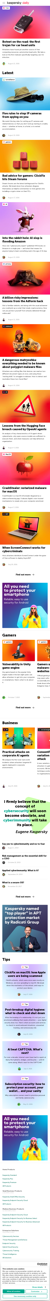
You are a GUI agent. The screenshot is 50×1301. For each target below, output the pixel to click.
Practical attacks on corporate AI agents (15, 753)
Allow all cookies (13, 1291)
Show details (37, 1287)
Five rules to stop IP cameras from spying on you (22, 115)
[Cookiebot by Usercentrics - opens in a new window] (37, 1264)
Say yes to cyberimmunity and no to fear (23, 844)
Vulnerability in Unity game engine (16, 666)
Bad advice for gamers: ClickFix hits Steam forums (23, 177)
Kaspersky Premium (9, 1182)
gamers (8, 142)
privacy (8, 264)
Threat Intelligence (10, 1254)
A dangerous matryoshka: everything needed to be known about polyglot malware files (23, 363)
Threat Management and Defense (15, 1240)
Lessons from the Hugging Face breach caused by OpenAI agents (24, 427)
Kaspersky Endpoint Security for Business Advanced (21, 1222)
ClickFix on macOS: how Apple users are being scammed (25, 974)
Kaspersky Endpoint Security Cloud (15, 1200)
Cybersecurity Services (11, 1236)
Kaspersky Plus (8, 1179)
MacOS (8, 454)
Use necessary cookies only (25, 1296)
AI (6, 204)
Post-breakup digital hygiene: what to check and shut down (25, 1011)
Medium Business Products (13, 1209)
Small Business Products (12, 1191)
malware (8, 326)
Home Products (9, 1170)
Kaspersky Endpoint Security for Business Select (20, 1218)
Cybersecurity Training (11, 1250)
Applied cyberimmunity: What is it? (20, 870)
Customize (35, 1291)
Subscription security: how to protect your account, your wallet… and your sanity (25, 1087)
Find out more (23, 574)
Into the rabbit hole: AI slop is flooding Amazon (22, 239)
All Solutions (7, 1258)
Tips (26, 967)
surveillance (10, 79)
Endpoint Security (9, 1243)
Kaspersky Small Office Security (14, 1197)
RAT (6, 514)
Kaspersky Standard (10, 1175)
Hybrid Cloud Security (10, 1247)
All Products (7, 1186)
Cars (7, 8)
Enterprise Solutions (11, 1231)
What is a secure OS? (13, 882)
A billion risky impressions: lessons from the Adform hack (22, 299)
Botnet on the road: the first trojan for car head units (21, 43)
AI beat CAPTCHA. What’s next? (25, 1051)
